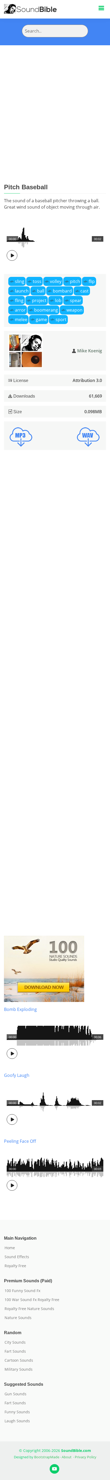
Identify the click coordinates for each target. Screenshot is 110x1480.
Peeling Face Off (20, 1141)
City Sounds (15, 1342)
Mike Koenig (89, 351)
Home (10, 1248)
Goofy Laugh (16, 1075)
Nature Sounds (18, 1318)
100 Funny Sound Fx (22, 1291)
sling (19, 281)
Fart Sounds (15, 1351)
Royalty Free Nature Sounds (29, 1309)
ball (40, 291)
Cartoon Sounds (19, 1360)
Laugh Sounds (17, 1421)
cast (84, 291)
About (67, 1457)
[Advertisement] (55, 102)
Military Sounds (19, 1369)
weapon (74, 310)
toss (37, 281)
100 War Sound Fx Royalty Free (32, 1300)
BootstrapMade (46, 1457)
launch (22, 291)
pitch (75, 281)
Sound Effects (17, 1257)
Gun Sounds (15, 1394)
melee (21, 319)
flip (92, 281)
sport (61, 319)
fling (19, 300)
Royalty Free (15, 1266)
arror (20, 310)
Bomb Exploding (20, 1009)
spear (75, 300)
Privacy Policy (85, 1457)
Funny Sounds (17, 1412)
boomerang (46, 310)
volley (55, 281)
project (39, 300)
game (41, 319)
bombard (62, 291)
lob (58, 300)
